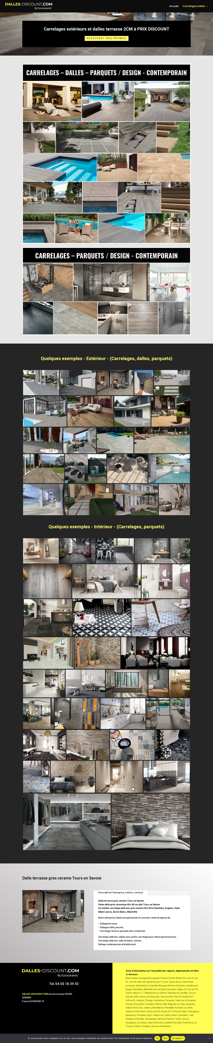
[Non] (209, 1038)
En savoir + (178, 1038)
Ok (157, 1038)
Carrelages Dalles (193, 6)
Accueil (173, 6)
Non (165, 1038)
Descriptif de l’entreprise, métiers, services (120, 892)
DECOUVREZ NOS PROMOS (106, 38)
